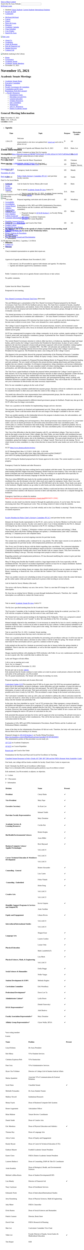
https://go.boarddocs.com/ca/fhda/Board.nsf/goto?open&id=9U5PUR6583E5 (32, 737)
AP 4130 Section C (43, 213)
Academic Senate (11, 61)
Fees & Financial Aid (12, 46)
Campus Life (9, 50)
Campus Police (10, 212)
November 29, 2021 (8, 173)
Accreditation (10, 204)
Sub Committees (15, 103)
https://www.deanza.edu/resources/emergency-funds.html (25, 498)
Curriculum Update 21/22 (14, 684)
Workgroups (14, 105)
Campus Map (10, 210)
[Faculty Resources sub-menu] (6, 93)
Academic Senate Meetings (14, 63)
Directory (8, 246)
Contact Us (9, 244)
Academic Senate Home (13, 81)
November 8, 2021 (7, 169)
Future (17, 10)
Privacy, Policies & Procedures (15, 233)
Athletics (8, 208)
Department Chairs (16, 95)
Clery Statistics (10, 214)
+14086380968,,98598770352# (24, 163)
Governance (9, 59)
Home (7, 57)
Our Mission (9, 229)
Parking (8, 231)
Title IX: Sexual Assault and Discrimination (20, 237)
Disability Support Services (14, 221)
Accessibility (9, 202)
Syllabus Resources (16, 101)
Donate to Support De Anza (15, 223)
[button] (11, 33)
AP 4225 (25, 219)
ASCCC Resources (16, 106)
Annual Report (10, 206)
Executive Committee (12, 83)
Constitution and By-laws (14, 89)
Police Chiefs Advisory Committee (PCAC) (32, 176)
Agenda (8, 128)
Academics (9, 42)
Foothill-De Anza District (14, 227)
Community (9, 14)
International (42, 10)
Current (28, 10)
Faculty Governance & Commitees (17, 87)
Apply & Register (11, 44)
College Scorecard (11, 216)
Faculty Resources (13, 93)
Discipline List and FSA (18, 97)
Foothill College (10, 225)
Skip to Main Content (8, 2)
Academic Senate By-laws (37, 190)
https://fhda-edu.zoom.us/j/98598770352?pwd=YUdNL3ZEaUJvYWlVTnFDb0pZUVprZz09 (45, 154)
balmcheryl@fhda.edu (13, 231)
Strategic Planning (11, 235)
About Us (8, 40)
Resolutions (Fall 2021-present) (16, 91)
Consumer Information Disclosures (17, 218)
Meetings (8, 85)
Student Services (11, 48)
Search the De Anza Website (11, 4)
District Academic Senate (18, 108)
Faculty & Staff (10, 12)
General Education (16, 99)
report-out (51, 142)
